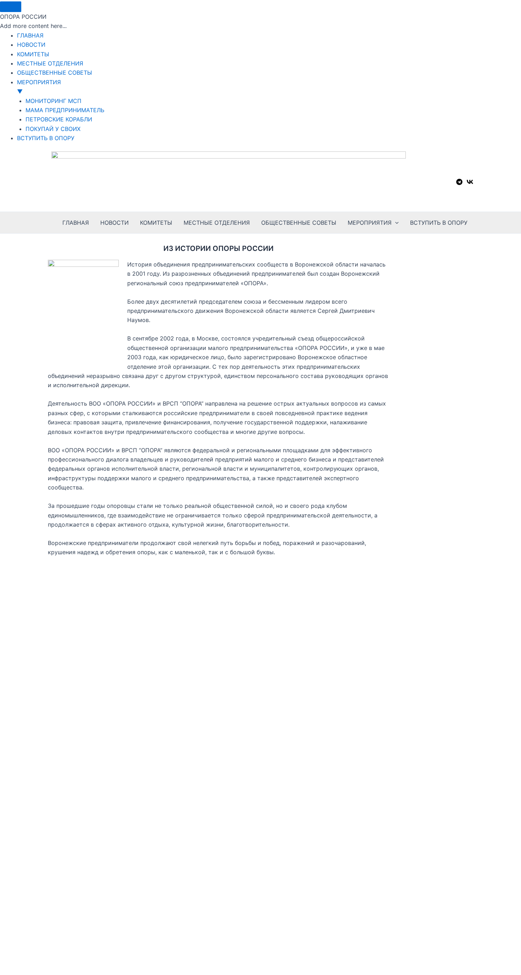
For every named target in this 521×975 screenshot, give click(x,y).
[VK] (470, 182)
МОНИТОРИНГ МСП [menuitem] (54, 100)
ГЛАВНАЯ (75, 222)
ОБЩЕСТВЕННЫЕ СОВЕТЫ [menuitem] (54, 72)
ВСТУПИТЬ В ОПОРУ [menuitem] (45, 138)
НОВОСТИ (114, 222)
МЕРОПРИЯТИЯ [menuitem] (39, 87)
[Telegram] (459, 182)
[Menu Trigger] (10, 6)
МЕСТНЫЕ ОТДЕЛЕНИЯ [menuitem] (50, 63)
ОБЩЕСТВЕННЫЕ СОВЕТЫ (298, 222)
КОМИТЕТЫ (156, 222)
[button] (395, 222)
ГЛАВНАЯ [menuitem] (30, 35)
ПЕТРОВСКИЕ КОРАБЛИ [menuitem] (59, 119)
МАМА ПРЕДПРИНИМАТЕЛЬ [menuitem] (65, 110)
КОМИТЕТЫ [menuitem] (33, 54)
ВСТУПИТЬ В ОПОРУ (438, 222)
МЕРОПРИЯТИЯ (370, 222)
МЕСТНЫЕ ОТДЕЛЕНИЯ (217, 222)
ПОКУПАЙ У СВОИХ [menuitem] (53, 128)
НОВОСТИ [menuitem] (31, 44)
